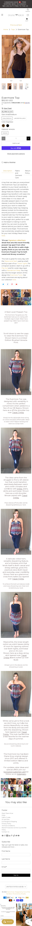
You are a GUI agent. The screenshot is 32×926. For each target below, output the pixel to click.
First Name (6, 851)
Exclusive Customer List (14, 772)
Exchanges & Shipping (9, 821)
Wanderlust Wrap (13, 270)
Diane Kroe (10, 892)
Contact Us (5, 832)
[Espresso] (3, 125)
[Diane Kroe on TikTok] (14, 836)
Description (7, 171)
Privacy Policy (6, 823)
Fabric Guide (6, 817)
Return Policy (27, 172)
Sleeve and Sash (10, 261)
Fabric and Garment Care (18, 174)
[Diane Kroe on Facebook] (5, 836)
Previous (13, 25)
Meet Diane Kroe (7, 813)
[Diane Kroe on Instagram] (7, 836)
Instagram (21, 774)
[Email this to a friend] (16, 284)
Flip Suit (5, 268)
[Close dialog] (0, 904)
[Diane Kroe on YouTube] (18, 836)
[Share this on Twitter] (3, 284)
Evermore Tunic (16, 275)
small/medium (7, 118)
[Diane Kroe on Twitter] (16, 836)
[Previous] (11, 80)
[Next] (20, 80)
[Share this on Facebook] (7, 284)
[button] (16, 103)
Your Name (2, 915)
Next (20, 25)
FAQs (3, 815)
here (3, 236)
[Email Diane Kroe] (3, 836)
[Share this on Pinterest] (12, 284)
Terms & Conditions (8, 825)
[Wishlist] (27, 15)
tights (19, 489)
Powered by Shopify (19, 894)
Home (5, 29)
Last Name (6, 859)
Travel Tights (22, 263)
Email (4, 867)
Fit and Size (5, 819)
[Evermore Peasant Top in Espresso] (16, 56)
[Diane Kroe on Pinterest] (12, 836)
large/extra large (20, 118)
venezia (5, 133)
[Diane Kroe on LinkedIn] (9, 836)
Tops (13, 29)
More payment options (16, 154)
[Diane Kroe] (16, 15)
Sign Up (16, 875)
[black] (7, 125)
